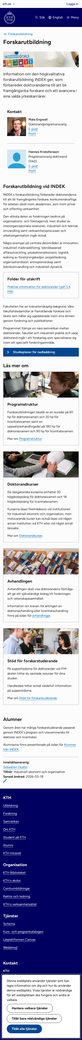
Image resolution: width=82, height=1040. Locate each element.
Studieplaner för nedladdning (34, 352)
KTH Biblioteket (14, 872)
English (58, 17)
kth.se (7, 4)
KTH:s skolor (12, 880)
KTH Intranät (12, 853)
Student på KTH (14, 837)
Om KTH (9, 829)
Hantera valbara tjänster (30, 1008)
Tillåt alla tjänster (24, 1029)
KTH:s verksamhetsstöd (19, 904)
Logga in (72, 4)
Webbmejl (10, 947)
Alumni (8, 845)
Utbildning (10, 805)
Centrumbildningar (16, 888)
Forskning (10, 813)
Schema (9, 924)
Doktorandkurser (30, 536)
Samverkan (11, 821)
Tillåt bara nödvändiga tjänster (34, 1018)
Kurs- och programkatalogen (23, 932)
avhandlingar (41, 615)
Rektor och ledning (16, 896)
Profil (32, 134)
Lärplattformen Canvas (19, 939)
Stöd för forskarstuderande (38, 698)
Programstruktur (30, 439)
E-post (33, 129)
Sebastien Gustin (15, 767)
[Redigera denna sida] (5, 781)
